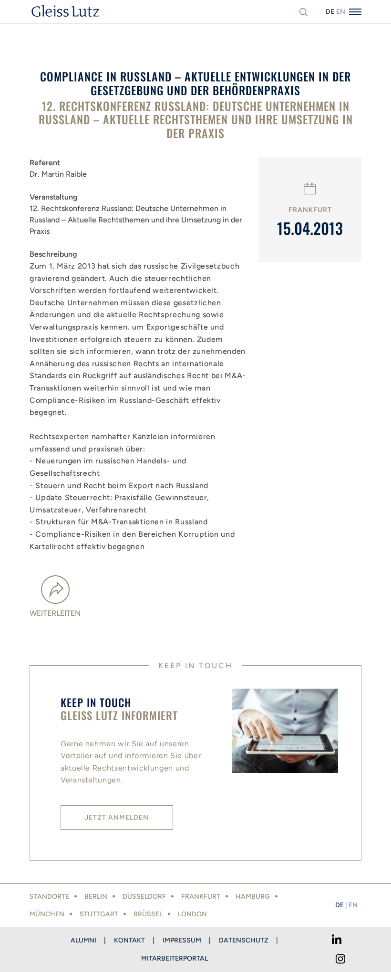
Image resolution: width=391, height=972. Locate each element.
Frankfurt (200, 896)
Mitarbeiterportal (174, 958)
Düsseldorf (144, 896)
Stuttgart (99, 914)
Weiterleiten (55, 613)
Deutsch (330, 12)
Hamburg (253, 896)
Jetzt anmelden (117, 817)
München (47, 914)
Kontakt (129, 940)
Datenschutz (243, 940)
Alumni (83, 940)
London (192, 914)
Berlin (95, 896)
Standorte (49, 896)
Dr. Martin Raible (58, 174)
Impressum (182, 940)
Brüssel (148, 914)
